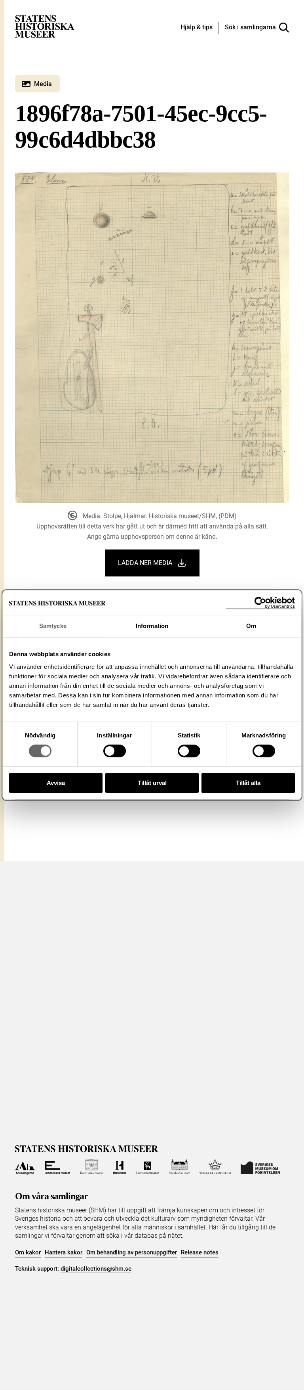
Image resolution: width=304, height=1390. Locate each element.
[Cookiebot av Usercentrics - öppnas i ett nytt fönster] (260, 603)
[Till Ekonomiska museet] (57, 1167)
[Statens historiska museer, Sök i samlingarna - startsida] (44, 26)
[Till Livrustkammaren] (147, 1167)
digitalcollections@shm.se (96, 1268)
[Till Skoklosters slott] (179, 1167)
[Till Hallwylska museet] (91, 1167)
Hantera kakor (63, 1252)
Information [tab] (152, 625)
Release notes (199, 1252)
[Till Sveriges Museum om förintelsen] (260, 1167)
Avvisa (56, 782)
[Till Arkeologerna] (24, 1167)
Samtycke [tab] (52, 625)
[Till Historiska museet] (119, 1167)
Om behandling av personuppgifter (131, 1252)
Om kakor (28, 1252)
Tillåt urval (152, 782)
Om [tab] (251, 625)
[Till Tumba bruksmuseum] (215, 1167)
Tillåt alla (248, 782)
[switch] (114, 751)
